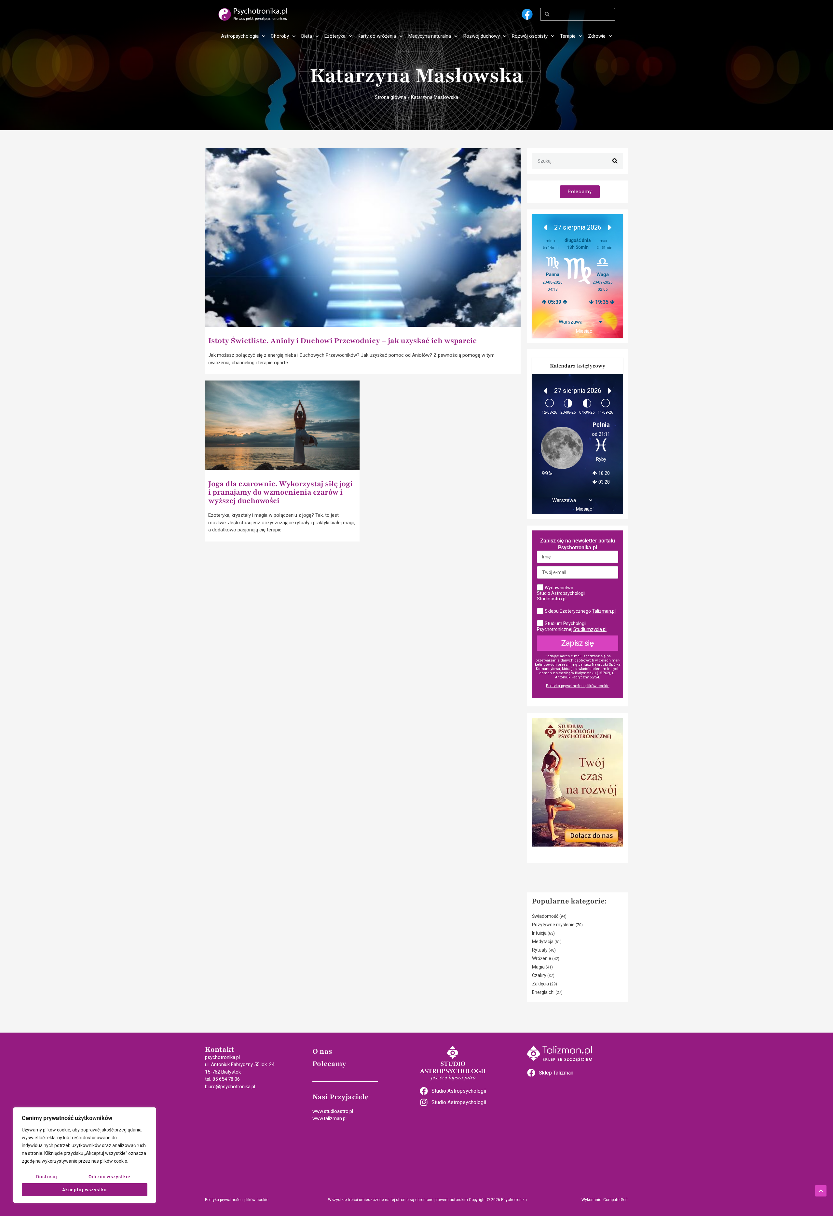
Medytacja (542, 941)
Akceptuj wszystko (84, 1189)
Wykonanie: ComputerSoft (604, 1199)
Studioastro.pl (552, 599)
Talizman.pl (604, 611)
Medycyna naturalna (429, 36)
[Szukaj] (615, 161)
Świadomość (545, 916)
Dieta (306, 36)
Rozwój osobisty (530, 36)
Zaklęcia (540, 983)
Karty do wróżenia (377, 36)
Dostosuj (47, 1176)
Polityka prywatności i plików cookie (577, 686)
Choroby (280, 36)
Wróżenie (541, 958)
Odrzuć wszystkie (109, 1176)
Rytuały (540, 950)
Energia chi (543, 992)
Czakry (539, 975)
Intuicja (539, 933)
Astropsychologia (240, 36)
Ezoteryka (335, 36)
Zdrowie (597, 36)
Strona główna (390, 97)
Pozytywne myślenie (553, 924)
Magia (538, 966)
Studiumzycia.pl (590, 629)
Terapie (568, 36)
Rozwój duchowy (481, 36)
